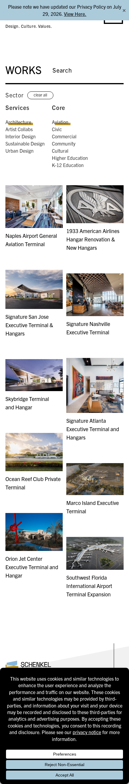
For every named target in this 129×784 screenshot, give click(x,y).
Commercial (64, 136)
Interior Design (20, 136)
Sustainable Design (25, 143)
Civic (57, 129)
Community (63, 143)
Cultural (60, 151)
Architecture (18, 122)
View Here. (75, 14)
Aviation (60, 122)
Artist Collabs (19, 129)
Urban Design (19, 151)
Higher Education (70, 158)
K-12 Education (68, 165)
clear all (40, 94)
